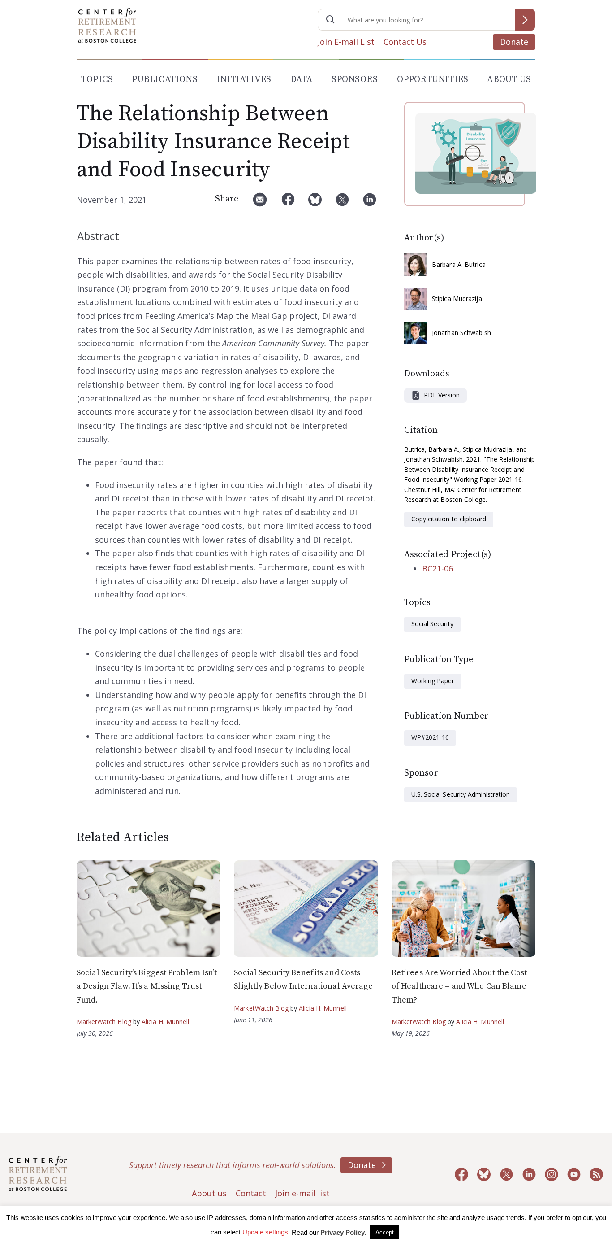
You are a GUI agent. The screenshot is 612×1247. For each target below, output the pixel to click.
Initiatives (243, 79)
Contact (251, 1193)
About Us (509, 79)
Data (301, 79)
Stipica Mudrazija (457, 298)
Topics (97, 79)
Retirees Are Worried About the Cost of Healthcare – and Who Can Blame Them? (459, 986)
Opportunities (433, 79)
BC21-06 (437, 568)
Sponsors (355, 79)
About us (209, 1193)
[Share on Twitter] (342, 203)
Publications (164, 79)
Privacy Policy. (343, 1232)
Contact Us (405, 41)
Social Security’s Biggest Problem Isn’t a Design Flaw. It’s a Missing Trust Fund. (147, 986)
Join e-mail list (302, 1193)
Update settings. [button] (266, 1232)
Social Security (432, 623)
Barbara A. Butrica (459, 264)
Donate (514, 41)
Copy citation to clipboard (448, 518)
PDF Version (442, 395)
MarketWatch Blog (104, 1021)
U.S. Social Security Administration (460, 794)
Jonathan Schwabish (461, 332)
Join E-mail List (346, 41)
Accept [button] (384, 1232)
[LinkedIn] (369, 203)
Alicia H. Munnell (166, 1021)
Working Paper (432, 680)
